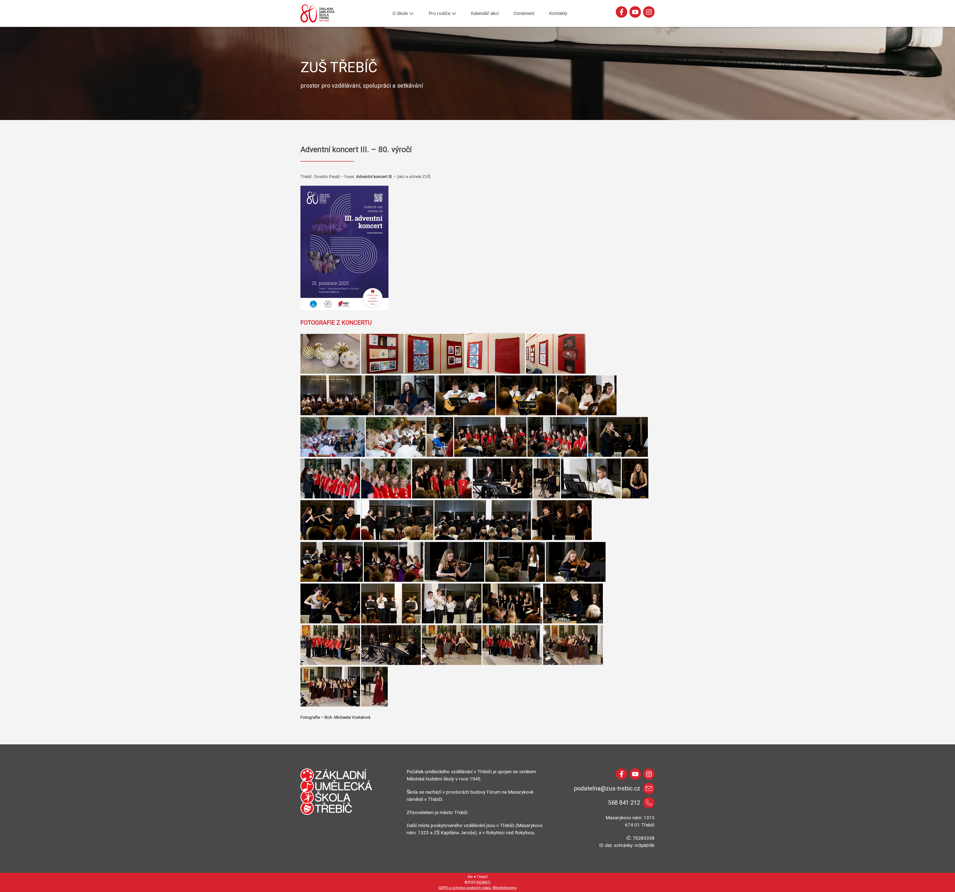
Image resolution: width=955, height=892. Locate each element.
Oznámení (524, 13)
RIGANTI (483, 882)
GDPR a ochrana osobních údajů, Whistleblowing (477, 888)
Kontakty (558, 13)
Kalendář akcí (485, 13)
